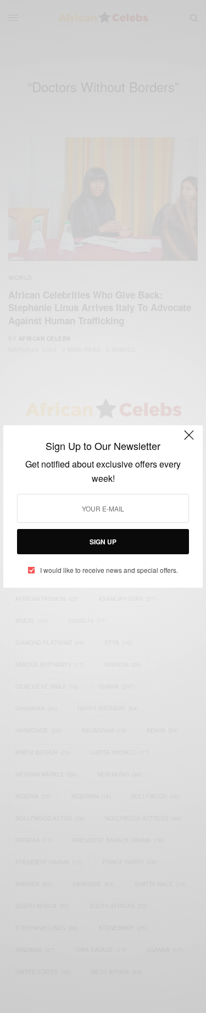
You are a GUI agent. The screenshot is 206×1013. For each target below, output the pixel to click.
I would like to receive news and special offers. (109, 570)
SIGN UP (103, 542)
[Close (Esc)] (189, 440)
